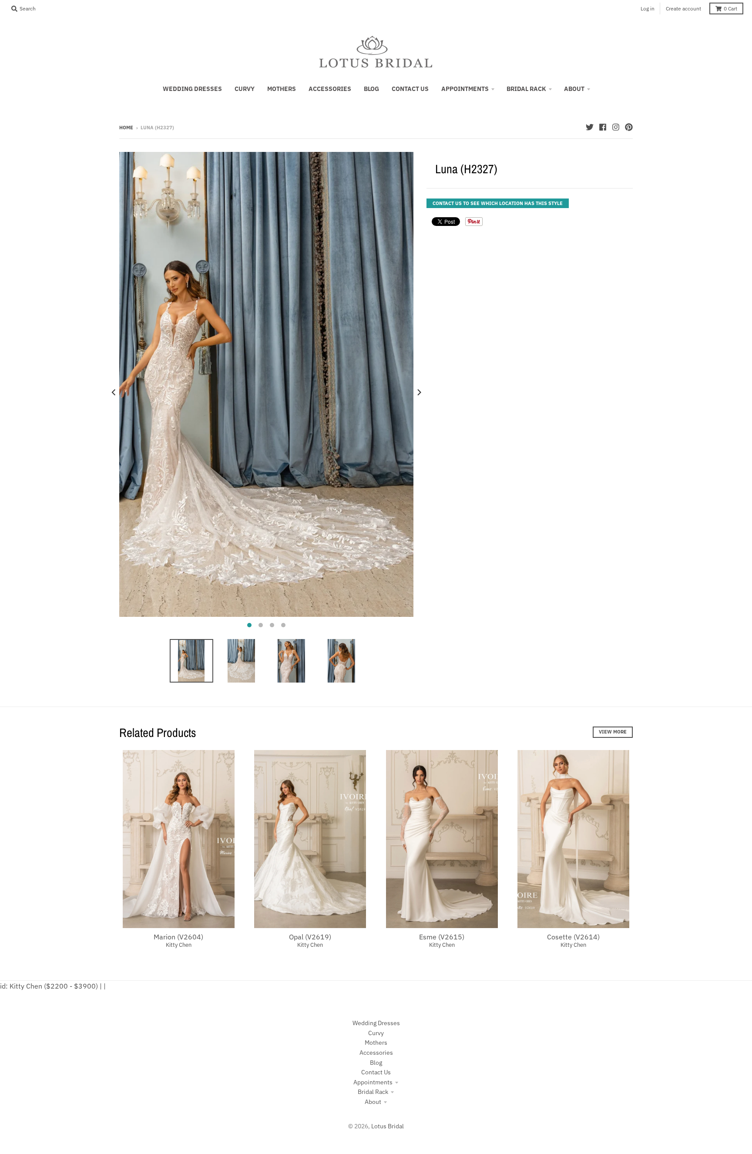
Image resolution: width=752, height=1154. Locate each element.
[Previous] (114, 392)
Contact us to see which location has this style (498, 203)
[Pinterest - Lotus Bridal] (629, 127)
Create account (683, 8)
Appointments (373, 1082)
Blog (376, 1063)
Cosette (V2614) (573, 936)
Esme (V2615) (441, 936)
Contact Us (376, 1072)
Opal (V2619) (310, 936)
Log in (648, 8)
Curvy (376, 1033)
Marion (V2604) (178, 936)
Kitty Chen (178, 945)
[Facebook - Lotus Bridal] (603, 127)
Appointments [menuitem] (465, 89)
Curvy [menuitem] (245, 89)
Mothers (376, 1042)
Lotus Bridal (387, 1126)
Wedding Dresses (376, 1023)
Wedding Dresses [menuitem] (192, 89)
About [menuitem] (574, 89)
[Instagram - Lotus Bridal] (616, 127)
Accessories (376, 1052)
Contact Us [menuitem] (410, 89)
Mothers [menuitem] (281, 89)
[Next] (418, 392)
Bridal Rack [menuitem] (526, 89)
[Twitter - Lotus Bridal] (590, 127)
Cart (730, 8)
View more (613, 732)
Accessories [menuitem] (330, 89)
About (373, 1102)
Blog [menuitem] (371, 89)
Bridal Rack (373, 1092)
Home (126, 127)
